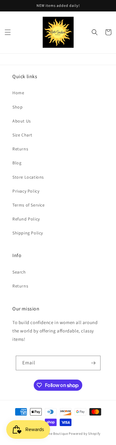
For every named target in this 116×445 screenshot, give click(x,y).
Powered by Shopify (85, 433)
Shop (17, 107)
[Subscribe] (93, 363)
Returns (20, 149)
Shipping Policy (27, 233)
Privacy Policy (25, 191)
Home (18, 93)
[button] (8, 32)
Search (19, 272)
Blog (16, 163)
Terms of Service (28, 205)
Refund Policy (26, 219)
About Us (21, 121)
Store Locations (28, 177)
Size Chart (22, 135)
